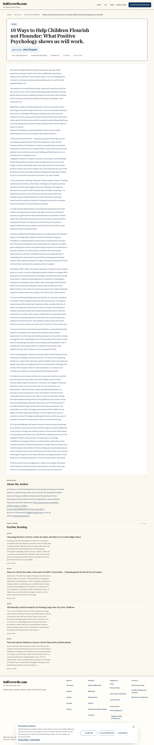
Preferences (122, 733)
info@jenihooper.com (34, 512)
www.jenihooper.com (21, 516)
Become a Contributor (140, 697)
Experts (69, 691)
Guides (69, 697)
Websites (91, 691)
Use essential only (107, 733)
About (99, 5)
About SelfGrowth (94, 685)
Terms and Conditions (118, 694)
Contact (91, 715)
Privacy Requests (116, 710)
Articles (17, 15)
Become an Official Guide (97, 709)
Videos (69, 709)
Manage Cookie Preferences (116, 717)
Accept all (88, 733)
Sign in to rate (78, 55)
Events (90, 703)
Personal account (138, 685)
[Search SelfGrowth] (105, 4)
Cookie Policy (115, 700)
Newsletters (92, 697)
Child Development (32, 15)
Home (9, 15)
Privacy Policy (115, 688)
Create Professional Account (139, 691)
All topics (70, 685)
